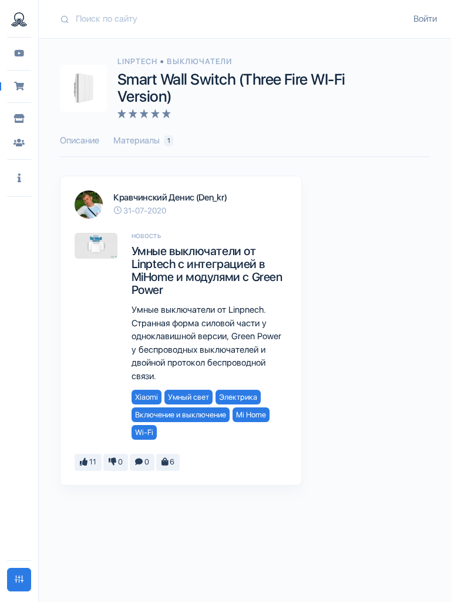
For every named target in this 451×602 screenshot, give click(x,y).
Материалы (141, 140)
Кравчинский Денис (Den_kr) (170, 197)
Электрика (238, 397)
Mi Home (251, 414)
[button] (19, 178)
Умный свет (188, 397)
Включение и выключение (180, 414)
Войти (425, 19)
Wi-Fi (144, 432)
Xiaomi (146, 397)
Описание (79, 140)
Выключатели (199, 61)
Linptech (138, 61)
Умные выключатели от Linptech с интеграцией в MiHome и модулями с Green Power (207, 270)
